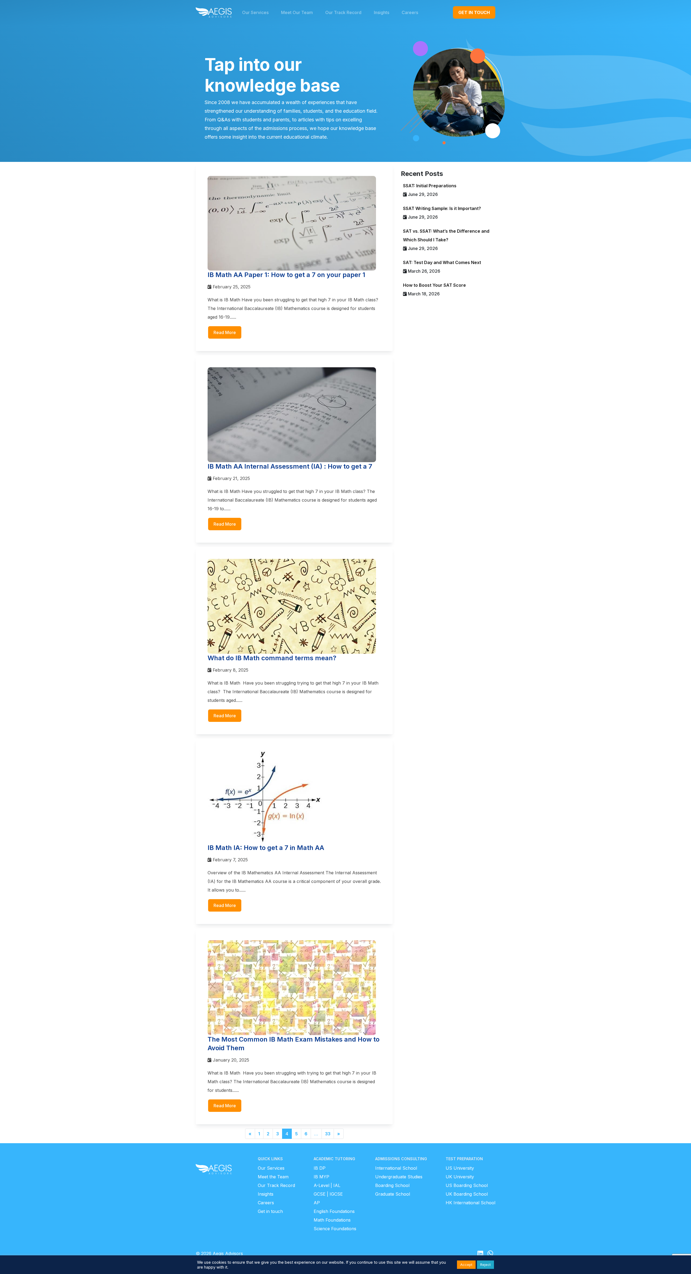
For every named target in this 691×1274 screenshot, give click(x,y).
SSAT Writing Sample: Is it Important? (442, 208)
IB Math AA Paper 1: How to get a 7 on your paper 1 (286, 275)
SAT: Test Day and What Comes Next (442, 262)
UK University (460, 1176)
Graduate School (392, 1194)
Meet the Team (273, 1176)
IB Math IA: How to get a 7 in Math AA (266, 848)
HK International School (470, 1202)
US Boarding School (467, 1185)
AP (317, 1202)
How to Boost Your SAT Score (434, 285)
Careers (266, 1202)
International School (396, 1168)
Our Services (271, 1168)
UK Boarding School (467, 1194)
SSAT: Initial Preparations (429, 185)
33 (327, 1133)
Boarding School (392, 1185)
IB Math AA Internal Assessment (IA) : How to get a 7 (290, 466)
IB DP (320, 1168)
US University (460, 1168)
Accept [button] (466, 1264)
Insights (265, 1194)
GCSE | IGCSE (328, 1194)
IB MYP (321, 1176)
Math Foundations (332, 1220)
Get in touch (270, 1211)
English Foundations (334, 1211)
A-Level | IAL (327, 1185)
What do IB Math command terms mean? (272, 658)
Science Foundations (335, 1228)
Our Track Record (276, 1185)
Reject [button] (485, 1264)
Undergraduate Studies (398, 1176)
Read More (225, 332)
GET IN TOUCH (474, 12)
